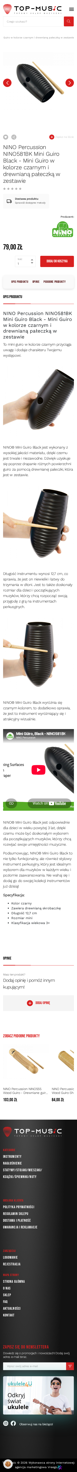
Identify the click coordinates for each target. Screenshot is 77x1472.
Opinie (36, 282)
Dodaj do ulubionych (5, 137)
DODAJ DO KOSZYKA (57, 261)
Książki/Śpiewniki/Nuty (20, 1177)
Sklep (7, 1295)
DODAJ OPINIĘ (43, 1003)
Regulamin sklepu (15, 1214)
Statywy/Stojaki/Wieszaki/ (22, 1170)
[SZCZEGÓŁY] (45, 1100)
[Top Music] (32, 9)
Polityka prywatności (18, 1207)
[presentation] (7, 83)
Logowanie (10, 1257)
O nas (7, 1288)
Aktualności (12, 1308)
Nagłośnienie (12, 1163)
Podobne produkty (55, 282)
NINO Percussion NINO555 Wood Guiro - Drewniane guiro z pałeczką (25, 1091)
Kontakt (9, 1315)
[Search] (69, 21)
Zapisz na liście (64, 136)
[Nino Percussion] (62, 229)
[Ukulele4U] (38, 1395)
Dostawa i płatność (17, 1220)
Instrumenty (12, 1157)
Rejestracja (12, 1264)
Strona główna (14, 1281)
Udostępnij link (13, 137)
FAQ (5, 1302)
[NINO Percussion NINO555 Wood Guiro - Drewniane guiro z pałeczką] (26, 1061)
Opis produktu (19, 282)
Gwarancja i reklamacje (20, 1227)
